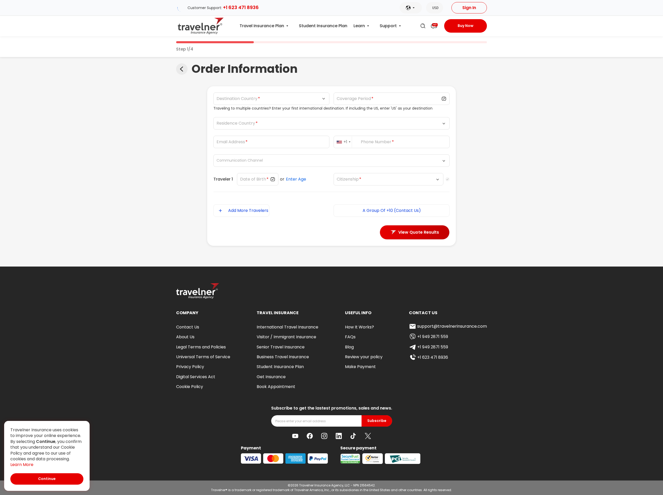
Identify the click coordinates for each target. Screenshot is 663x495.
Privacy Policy (190, 367)
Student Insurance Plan (323, 26)
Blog (349, 347)
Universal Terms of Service (203, 357)
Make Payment (360, 367)
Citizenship (348, 179)
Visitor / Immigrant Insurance (286, 337)
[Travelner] (201, 26)
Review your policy (364, 357)
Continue (47, 478)
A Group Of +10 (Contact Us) (392, 210)
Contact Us (187, 327)
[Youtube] (295, 436)
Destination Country (237, 99)
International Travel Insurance (287, 327)
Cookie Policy (189, 387)
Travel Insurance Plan (262, 26)
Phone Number (376, 142)
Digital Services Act (195, 377)
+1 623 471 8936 (241, 7)
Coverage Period (354, 99)
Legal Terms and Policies (201, 347)
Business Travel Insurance (283, 357)
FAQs (350, 337)
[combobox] (344, 142)
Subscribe (376, 420)
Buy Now (465, 25)
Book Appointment (276, 387)
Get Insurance (271, 377)
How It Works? (359, 327)
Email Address (231, 142)
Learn (359, 26)
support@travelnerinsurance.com (452, 326)
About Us (185, 337)
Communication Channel (240, 160)
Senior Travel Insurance (281, 347)
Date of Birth (253, 179)
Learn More (21, 465)
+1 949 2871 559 (432, 337)
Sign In (469, 8)
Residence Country (236, 123)
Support (388, 26)
